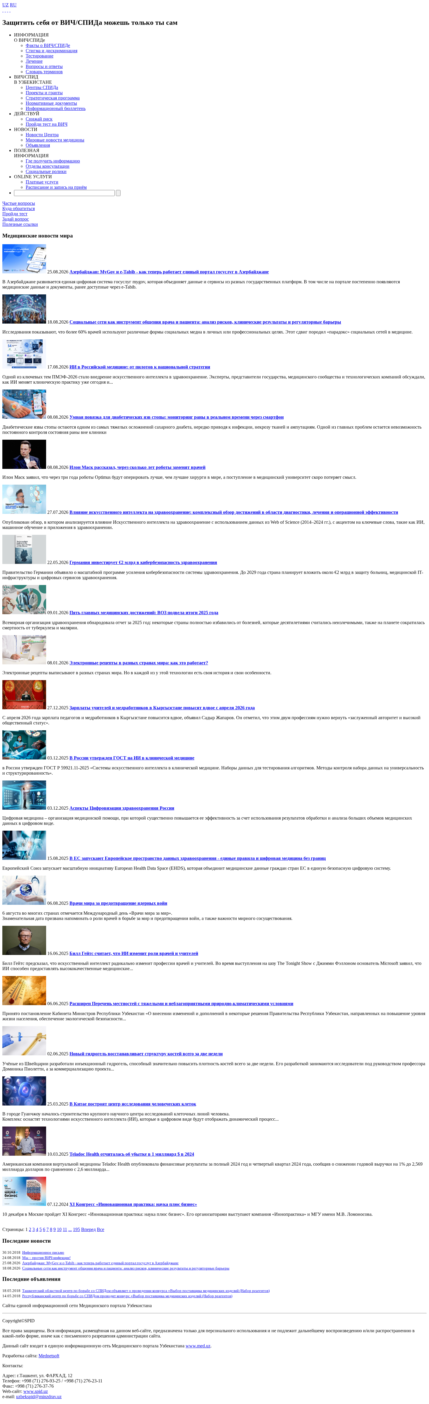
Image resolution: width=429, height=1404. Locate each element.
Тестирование (39, 55)
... (70, 1229)
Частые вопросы (18, 203)
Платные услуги (42, 181)
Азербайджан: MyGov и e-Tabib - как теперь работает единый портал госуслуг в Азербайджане (100, 1263)
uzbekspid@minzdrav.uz (39, 1396)
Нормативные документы (51, 103)
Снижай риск (39, 118)
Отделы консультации (47, 166)
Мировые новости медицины (55, 139)
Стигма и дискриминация (51, 50)
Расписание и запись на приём (56, 187)
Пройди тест (14, 213)
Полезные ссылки (20, 224)
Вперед (88, 1229)
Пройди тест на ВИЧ (46, 124)
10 (59, 1229)
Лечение (34, 61)
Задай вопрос (15, 218)
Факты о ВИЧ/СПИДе (48, 45)
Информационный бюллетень (56, 108)
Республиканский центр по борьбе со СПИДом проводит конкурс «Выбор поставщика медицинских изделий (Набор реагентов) (127, 1296)
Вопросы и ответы (44, 66)
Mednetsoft (49, 1355)
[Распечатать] (10, 10)
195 (76, 1229)
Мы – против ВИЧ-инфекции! (46, 1257)
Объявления (38, 145)
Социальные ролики (46, 171)
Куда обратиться (18, 208)
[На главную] (3, 10)
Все (100, 1229)
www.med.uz (198, 1345)
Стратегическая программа (53, 97)
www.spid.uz (35, 1391)
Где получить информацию (53, 160)
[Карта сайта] (7, 10)
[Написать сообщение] (5, 10)
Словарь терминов (44, 71)
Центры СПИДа (42, 87)
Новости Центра (42, 134)
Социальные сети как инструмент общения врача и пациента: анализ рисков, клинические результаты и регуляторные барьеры (125, 1268)
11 (65, 1229)
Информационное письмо (43, 1252)
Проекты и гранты (44, 92)
